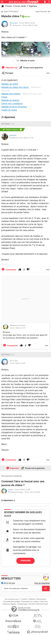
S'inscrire (25, 561)
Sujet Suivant (41, 11)
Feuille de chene (9, 110)
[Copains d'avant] (13, 626)
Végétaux (33, 6)
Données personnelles (12, 602)
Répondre (14, 468)
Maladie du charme (10, 100)
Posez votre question (33, 68)
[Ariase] (13, 632)
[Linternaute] (13, 621)
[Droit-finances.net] (38, 621)
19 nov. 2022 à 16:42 (30, 25)
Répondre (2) (11, 68)
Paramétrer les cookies (30, 602)
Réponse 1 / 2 (7, 124)
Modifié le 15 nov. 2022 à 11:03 (21, 138)
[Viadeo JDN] (38, 626)
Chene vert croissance (12, 103)
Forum (9, 6)
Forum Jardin (20, 6)
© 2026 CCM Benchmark (39, 604)
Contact (24, 599)
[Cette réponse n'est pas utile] (28, 269)
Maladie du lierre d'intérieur (14, 106)
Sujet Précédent (11, 11)
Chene (4, 97)
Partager (9, 73)
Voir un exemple (42, 583)
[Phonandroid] (38, 632)
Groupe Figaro (23, 604)
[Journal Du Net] (38, 615)
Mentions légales (9, 604)
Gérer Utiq (43, 602)
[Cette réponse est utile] (20, 269)
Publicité (32, 599)
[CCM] (13, 615)
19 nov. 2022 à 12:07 (17, 328)
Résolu (27, 17)
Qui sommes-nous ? (12, 599)
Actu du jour (9, 583)
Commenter (10, 270)
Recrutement (41, 599)
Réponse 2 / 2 (7, 355)
